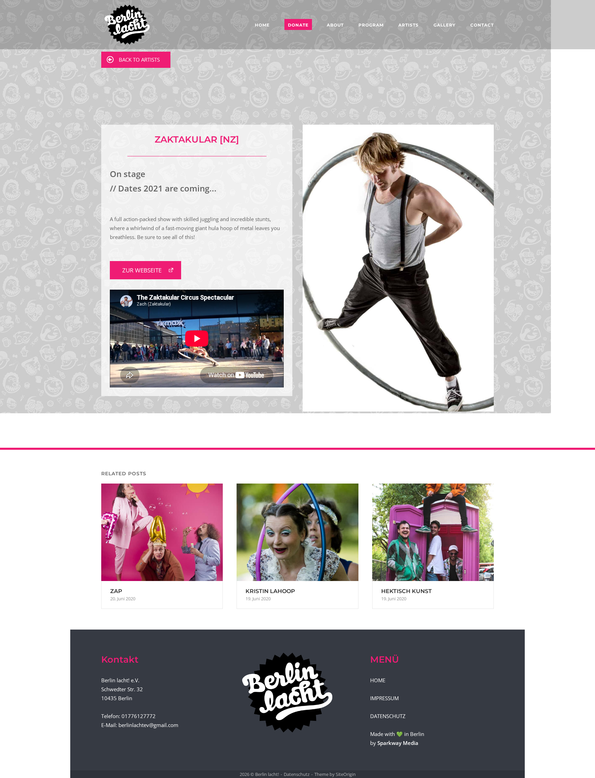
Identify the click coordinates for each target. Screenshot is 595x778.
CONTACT (482, 25)
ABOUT (335, 25)
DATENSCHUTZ (388, 716)
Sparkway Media (397, 742)
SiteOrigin (346, 774)
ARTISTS (408, 25)
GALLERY (445, 25)
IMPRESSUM (384, 698)
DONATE (298, 25)
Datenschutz (297, 774)
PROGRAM (371, 25)
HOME (262, 25)
